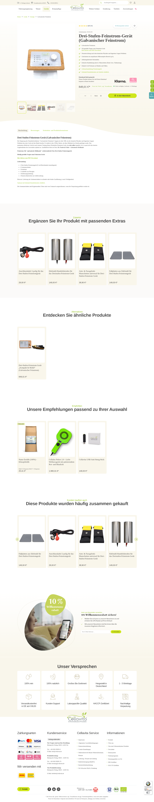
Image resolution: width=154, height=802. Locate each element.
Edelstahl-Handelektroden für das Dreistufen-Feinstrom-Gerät (61, 272)
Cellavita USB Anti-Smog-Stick (91, 459)
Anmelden (117, 631)
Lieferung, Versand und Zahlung (87, 758)
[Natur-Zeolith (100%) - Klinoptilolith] (32, 439)
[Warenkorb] (152, 82)
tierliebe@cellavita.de (58, 773)
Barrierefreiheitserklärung (85, 765)
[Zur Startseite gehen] (77, 6)
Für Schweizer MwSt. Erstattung (87, 768)
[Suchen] (101, 3)
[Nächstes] (136, 539)
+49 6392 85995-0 (54, 3)
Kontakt (110, 740)
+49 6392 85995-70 (56, 761)
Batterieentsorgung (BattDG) (86, 762)
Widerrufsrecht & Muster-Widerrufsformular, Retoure (90, 754)
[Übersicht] (152, 90)
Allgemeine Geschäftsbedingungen (88, 743)
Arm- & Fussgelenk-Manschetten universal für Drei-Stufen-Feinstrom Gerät (91, 273)
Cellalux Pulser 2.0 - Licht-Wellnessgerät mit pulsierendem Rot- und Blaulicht (61, 461)
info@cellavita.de (57, 751)
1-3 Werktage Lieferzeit (25, 3)
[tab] (22, 130)
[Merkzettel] (152, 86)
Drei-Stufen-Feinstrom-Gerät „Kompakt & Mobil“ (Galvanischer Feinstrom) (30, 367)
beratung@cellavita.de (58, 763)
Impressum (81, 740)
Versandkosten (73, 796)
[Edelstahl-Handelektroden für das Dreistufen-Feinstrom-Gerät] (62, 251)
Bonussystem (112, 752)
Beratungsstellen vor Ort (115, 759)
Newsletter (111, 749)
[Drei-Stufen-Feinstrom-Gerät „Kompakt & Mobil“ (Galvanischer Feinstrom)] (32, 345)
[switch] (148, 793)
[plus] (101, 96)
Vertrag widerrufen (54, 739)
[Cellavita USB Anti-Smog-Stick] (92, 439)
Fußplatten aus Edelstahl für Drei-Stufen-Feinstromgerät (120, 272)
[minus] (85, 96)
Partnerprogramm (113, 756)
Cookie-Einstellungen (84, 749)
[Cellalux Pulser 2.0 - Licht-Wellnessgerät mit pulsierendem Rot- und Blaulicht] (62, 439)
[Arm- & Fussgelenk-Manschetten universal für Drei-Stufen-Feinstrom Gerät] (92, 251)
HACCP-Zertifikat (113, 765)
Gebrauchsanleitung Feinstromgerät (92, 69)
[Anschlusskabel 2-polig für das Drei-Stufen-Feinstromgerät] (32, 251)
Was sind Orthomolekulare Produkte (118, 746)
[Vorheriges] (17, 539)
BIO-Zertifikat (112, 762)
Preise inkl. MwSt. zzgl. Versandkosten (102, 86)
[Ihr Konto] (134, 2)
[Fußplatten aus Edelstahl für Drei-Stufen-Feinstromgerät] (122, 251)
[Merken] (134, 26)
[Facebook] (49, 789)
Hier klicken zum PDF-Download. (92, 50)
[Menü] (151, 782)
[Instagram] (58, 789)
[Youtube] (54, 789)
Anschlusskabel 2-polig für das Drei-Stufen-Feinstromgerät (31, 272)
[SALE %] (136, 9)
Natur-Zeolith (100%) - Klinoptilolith (28, 460)
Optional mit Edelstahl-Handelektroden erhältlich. (31, 183)
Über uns (110, 743)
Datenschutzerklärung (84, 746)
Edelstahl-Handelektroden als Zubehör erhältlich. (96, 72)
